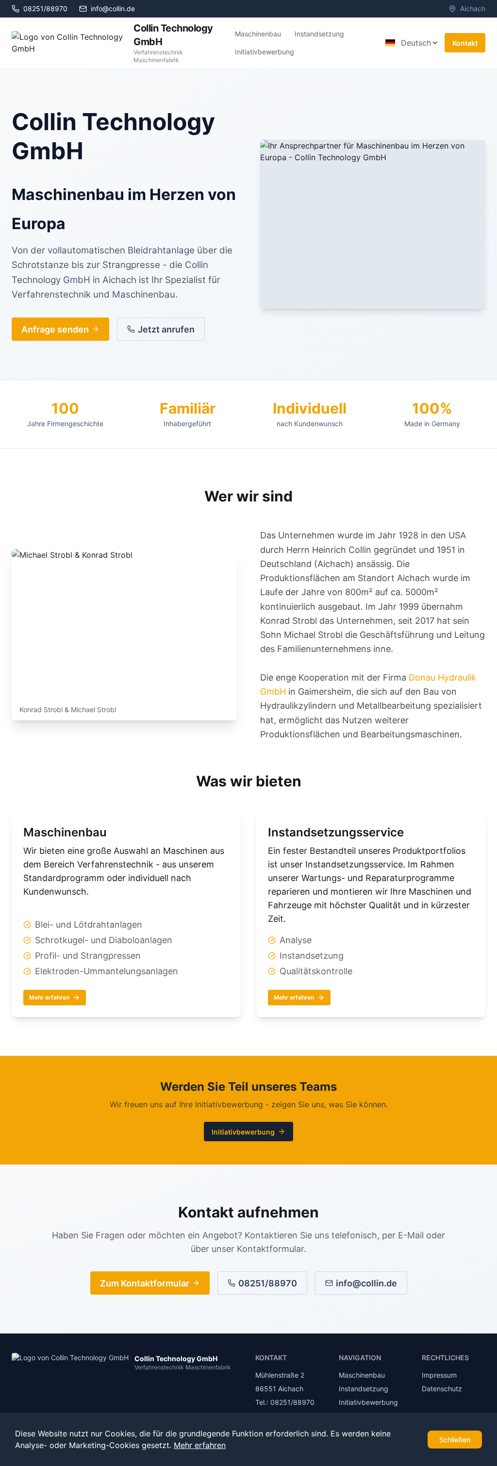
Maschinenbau (258, 34)
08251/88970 (267, 1283)
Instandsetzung (319, 34)
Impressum (439, 1375)
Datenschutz (442, 1388)
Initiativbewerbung (264, 52)
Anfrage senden (55, 329)
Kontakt (465, 43)
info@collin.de (113, 8)
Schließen (454, 1439)
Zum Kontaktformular (144, 1283)
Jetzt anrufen (166, 329)
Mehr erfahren (49, 997)
